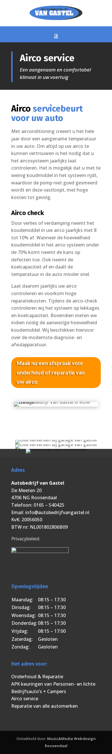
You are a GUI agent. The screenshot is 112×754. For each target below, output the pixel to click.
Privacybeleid (25, 539)
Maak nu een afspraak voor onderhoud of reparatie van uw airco (50, 372)
